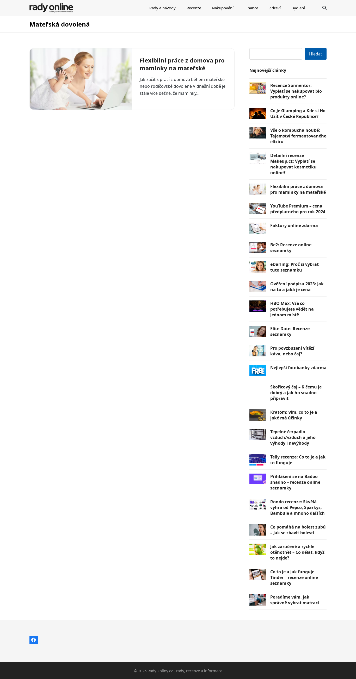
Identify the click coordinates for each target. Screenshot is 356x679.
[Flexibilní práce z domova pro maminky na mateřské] (81, 79)
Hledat (315, 54)
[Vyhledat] (324, 8)
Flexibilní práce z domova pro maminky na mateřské (182, 64)
